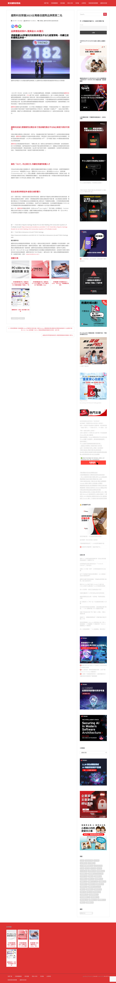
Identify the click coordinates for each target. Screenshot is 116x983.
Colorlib (95, 976)
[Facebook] (12, 26)
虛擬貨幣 (98, 889)
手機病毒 (98, 876)
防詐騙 (77, 3)
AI (82, 860)
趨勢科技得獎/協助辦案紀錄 (51, 21)
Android (88, 860)
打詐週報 (83, 879)
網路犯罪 (100, 884)
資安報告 (97, 892)
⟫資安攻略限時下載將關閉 (89, 676)
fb (82, 868)
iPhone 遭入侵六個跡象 (86, 435)
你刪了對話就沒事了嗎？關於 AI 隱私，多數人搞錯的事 (93, 612)
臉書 (82, 889)
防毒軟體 (101, 900)
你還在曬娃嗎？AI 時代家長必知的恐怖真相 (92, 593)
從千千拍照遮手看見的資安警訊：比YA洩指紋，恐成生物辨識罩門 (93, 575)
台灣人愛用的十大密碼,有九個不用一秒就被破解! (93, 433)
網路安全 (92, 884)
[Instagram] (16, 26)
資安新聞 (84, 894)
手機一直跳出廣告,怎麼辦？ (87, 430)
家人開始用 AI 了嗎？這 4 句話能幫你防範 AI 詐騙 (93, 602)
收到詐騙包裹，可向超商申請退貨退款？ (91, 536)
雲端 (82, 902)
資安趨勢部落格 (14, 3)
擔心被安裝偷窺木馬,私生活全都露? (90, 454)
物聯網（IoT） (92, 881)
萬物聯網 (89, 889)
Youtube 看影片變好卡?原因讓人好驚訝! (91, 483)
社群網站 (102, 881)
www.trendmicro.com (32, 254)
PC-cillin (83, 871)
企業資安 (84, 3)
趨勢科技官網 (103, 3)
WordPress (107, 976)
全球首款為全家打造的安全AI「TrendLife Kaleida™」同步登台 (91, 564)
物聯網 (83, 881)
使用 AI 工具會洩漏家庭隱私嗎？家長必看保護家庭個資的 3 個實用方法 (93, 559)
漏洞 (91, 879)
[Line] (19, 26)
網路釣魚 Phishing (94, 887)
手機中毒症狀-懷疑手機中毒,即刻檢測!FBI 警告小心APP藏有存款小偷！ (93, 191)
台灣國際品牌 (15, 318)
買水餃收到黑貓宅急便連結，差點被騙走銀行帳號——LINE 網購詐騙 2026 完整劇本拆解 (93, 607)
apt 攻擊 (83, 863)
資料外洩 (84, 900)
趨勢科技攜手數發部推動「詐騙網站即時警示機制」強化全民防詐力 (93, 580)
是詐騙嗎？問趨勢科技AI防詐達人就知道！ (92, 423)
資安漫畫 (62, 3)
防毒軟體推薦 (54, 3)
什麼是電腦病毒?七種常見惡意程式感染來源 (92, 475)
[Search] (105, 14)
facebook (98, 866)
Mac (99, 868)
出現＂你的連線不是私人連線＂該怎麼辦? (91, 448)
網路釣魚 (83, 887)
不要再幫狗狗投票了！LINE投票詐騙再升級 (92, 543)
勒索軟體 (83, 873)
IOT (93, 868)
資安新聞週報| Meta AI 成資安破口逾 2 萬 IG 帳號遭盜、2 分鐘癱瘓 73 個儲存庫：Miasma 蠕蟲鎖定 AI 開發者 (93, 623)
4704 (28, 95)
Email (81, 25)
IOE (87, 868)
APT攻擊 (91, 863)
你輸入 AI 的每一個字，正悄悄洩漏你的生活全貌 (93, 569)
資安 (89, 892)
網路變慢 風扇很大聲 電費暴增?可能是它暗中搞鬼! (94, 485)
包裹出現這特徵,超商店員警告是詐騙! (90, 490)
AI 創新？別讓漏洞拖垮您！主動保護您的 (92, 674)
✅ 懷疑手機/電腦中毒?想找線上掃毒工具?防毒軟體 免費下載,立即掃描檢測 (93, 458)
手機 (91, 876)
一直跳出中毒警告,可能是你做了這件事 (91, 446)
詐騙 (82, 892)
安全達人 (83, 876)
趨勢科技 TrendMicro (30, 21)
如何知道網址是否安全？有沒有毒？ (90, 421)
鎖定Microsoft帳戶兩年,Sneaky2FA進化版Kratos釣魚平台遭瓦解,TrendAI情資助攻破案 (92, 585)
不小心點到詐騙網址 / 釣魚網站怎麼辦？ (91, 183)
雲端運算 (89, 902)
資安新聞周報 (93, 894)
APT (96, 860)
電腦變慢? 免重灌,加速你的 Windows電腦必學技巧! (94, 488)
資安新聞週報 (85, 897)
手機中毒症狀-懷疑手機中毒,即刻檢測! (90, 450)
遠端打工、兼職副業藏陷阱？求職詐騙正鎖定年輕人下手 (93, 618)
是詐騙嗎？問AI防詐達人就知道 (89, 540)
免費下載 (46, 3)
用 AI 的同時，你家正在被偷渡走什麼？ (91, 589)
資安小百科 (70, 3)
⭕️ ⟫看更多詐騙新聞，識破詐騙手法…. (91, 547)
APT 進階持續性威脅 (86, 866)
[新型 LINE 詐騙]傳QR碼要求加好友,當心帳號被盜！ (94, 496)
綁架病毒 (83, 884)
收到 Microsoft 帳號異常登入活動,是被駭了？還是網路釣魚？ (97, 494)
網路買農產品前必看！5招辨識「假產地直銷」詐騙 (93, 597)
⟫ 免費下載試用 (84, 366)
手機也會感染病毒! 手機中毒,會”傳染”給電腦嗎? (93, 481)
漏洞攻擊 (98, 879)
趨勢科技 (66, 93)
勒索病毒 (100, 871)
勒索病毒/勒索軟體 (93, 3)
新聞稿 (41, 21)
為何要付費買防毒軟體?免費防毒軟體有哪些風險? (94, 452)
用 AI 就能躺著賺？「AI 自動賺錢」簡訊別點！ (93, 629)
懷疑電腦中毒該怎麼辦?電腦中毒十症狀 (91, 479)
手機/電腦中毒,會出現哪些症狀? (89, 472)
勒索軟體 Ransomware (96, 873)
